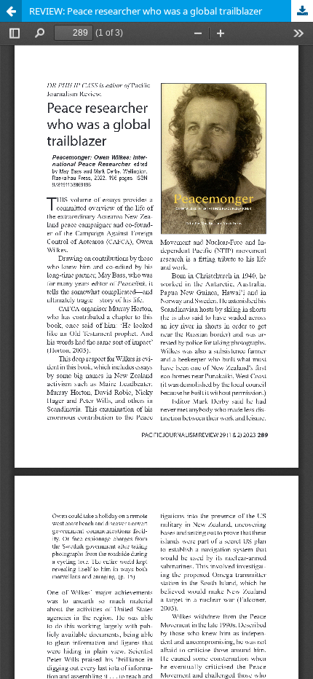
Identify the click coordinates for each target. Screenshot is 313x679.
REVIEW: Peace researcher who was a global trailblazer (145, 10)
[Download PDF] (302, 11)
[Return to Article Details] (11, 11)
